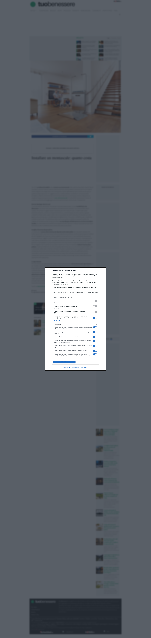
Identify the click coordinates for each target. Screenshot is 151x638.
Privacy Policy (84, 367)
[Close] (102, 270)
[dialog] (75, 319)
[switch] (95, 301)
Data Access (75, 367)
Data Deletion (66, 367)
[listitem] (75, 297)
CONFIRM (64, 362)
